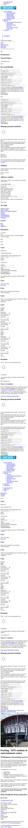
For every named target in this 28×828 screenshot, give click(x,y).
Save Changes (4, 94)
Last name (3, 71)
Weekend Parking (11, 16)
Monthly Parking (11, 18)
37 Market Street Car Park (7, 800)
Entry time (3, 316)
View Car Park (4, 807)
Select (2, 811)
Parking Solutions (8, 11)
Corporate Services (8, 1)
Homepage (3, 710)
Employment (10, 23)
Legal (5, 4)
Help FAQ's (6, 3)
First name (3, 70)
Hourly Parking (10, 14)
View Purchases (4, 455)
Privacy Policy (4, 826)
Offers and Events (11, 710)
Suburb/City (3, 82)
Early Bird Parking (11, 12)
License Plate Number (6, 85)
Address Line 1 (4, 79)
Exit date (3, 321)
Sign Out (3, 226)
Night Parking (10, 15)
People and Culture (11, 24)
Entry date (3, 312)
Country (2, 76)
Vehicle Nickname (5, 196)
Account (3, 162)
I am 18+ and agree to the (12, 87)
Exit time (3, 326)
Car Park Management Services (14, 22)
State (2, 77)
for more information (15, 822)
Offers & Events (7, 19)
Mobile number (4, 75)
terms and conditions (18, 87)
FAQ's (2, 43)
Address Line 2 (4, 80)
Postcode (3, 84)
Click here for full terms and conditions (10, 396)
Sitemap (10, 826)
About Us (6, 20)
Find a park (3, 285)
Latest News (9, 29)
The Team (9, 26)
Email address (4, 73)
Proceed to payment (5, 273)
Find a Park (3, 46)
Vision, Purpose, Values (12, 27)
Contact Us (6, 30)
